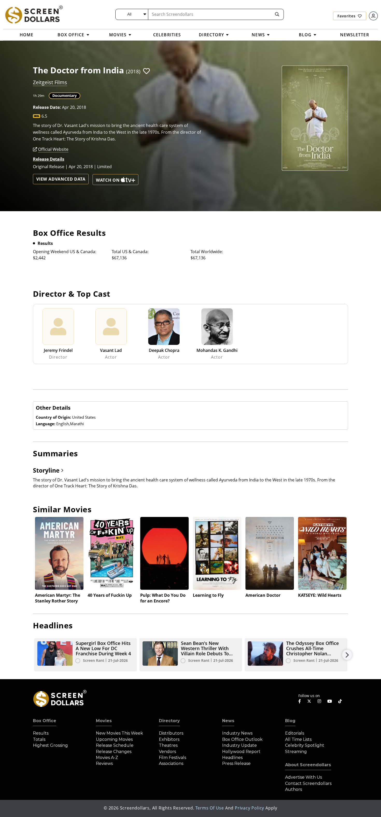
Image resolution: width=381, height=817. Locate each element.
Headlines (232, 757)
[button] (146, 71)
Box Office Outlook (242, 739)
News (228, 720)
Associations (171, 763)
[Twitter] (309, 701)
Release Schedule (114, 745)
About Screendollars (308, 764)
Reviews (104, 763)
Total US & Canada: (130, 251)
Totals (39, 739)
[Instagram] (319, 701)
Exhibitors (169, 739)
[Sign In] (373, 15)
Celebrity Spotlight (304, 745)
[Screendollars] (33, 14)
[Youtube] (329, 701)
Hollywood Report (241, 751)
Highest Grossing (50, 745)
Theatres (168, 745)
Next (347, 655)
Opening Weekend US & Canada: (64, 251)
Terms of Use (209, 808)
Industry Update (239, 745)
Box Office (44, 720)
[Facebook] (299, 701)
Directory (169, 720)
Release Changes (113, 751)
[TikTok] (340, 701)
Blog (290, 720)
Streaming (296, 751)
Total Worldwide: (206, 251)
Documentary (64, 95)
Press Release (236, 763)
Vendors (167, 751)
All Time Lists (298, 739)
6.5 (44, 116)
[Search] (277, 14)
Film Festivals (172, 757)
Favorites (347, 15)
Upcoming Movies (114, 739)
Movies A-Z (107, 757)
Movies (104, 720)
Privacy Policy (249, 808)
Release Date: (47, 107)
